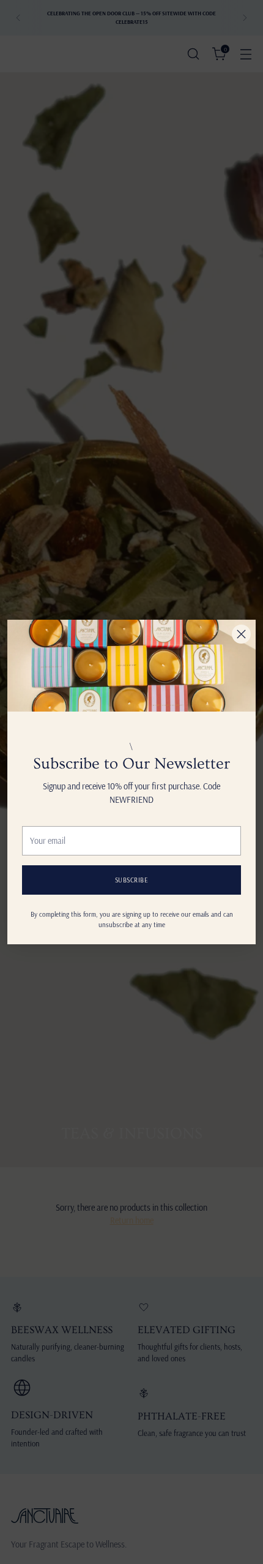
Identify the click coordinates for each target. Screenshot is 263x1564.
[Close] (241, 634)
